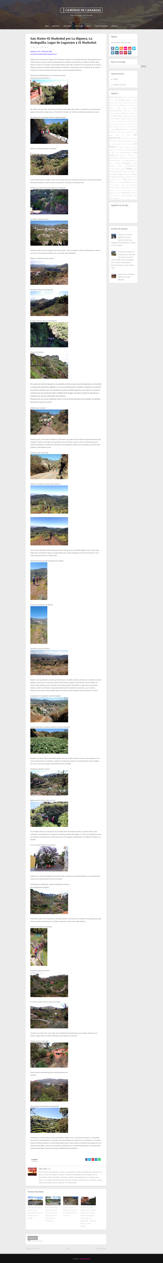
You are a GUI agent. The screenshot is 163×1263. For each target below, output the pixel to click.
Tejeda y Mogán (118, 174)
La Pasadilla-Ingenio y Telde (123, 121)
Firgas (135, 105)
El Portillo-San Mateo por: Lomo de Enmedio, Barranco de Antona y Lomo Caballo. (35, 1213)
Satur (49, 1168)
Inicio (68, 1248)
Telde (125, 179)
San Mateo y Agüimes (123, 147)
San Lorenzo (128, 144)
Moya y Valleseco (126, 132)
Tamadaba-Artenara (131, 166)
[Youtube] (129, 48)
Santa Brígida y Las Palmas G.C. (119, 158)
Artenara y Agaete (131, 100)
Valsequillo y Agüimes (119, 195)
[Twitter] (117, 48)
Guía (123, 113)
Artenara (121, 100)
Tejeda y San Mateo (126, 177)
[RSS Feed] (121, 48)
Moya (122, 129)
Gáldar (115, 116)
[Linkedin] (112, 52)
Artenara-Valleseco (114, 105)
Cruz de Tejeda (129, 105)
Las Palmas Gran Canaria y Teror (126, 126)
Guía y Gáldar (130, 113)
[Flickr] (125, 48)
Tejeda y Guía (126, 171)
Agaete (111, 97)
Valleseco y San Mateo (131, 187)
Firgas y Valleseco (130, 108)
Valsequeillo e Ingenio (115, 193)
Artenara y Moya (113, 102)
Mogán (117, 129)
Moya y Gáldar (118, 132)
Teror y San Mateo (118, 182)
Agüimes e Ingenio (127, 97)
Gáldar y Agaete (123, 116)
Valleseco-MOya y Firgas (129, 190)
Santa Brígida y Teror (119, 160)
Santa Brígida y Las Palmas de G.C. (126, 155)
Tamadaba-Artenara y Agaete (117, 169)
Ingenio (131, 116)
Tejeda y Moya (127, 174)
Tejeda (128, 168)
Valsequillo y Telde (131, 195)
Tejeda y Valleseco (117, 179)
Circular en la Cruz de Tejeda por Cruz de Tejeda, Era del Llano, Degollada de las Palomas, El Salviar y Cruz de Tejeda (123, 240)
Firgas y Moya (115, 108)
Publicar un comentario (35, 1241)
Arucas (121, 105)
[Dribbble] (121, 52)
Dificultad (55, 26)
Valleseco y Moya (119, 187)
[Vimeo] (134, 48)
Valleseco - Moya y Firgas (121, 185)
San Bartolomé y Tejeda (131, 141)
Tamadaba (126, 163)
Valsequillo (125, 193)
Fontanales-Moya (115, 111)
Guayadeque (117, 113)
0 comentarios (44, 47)
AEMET (115, 79)
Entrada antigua (101, 1248)
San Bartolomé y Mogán (127, 138)
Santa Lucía (129, 160)
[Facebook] (112, 48)
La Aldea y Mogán (125, 119)
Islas (87, 26)
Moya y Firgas (129, 129)
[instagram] (129, 52)
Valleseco (128, 182)
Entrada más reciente (33, 1248)
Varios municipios (114, 198)
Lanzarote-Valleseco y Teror (122, 124)
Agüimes (118, 97)
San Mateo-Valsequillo (123, 152)
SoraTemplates (85, 1259)
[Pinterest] (125, 52)
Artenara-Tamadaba (132, 102)
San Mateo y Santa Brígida (123, 150)
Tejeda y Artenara (117, 171)
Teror (111, 182)
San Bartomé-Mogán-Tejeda (116, 144)
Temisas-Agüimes (132, 179)
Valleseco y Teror (114, 190)
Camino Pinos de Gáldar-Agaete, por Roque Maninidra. (126, 277)
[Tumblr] (117, 52)
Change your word (119, 85)
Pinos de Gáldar (123, 135)
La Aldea (116, 119)
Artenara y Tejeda (122, 102)
